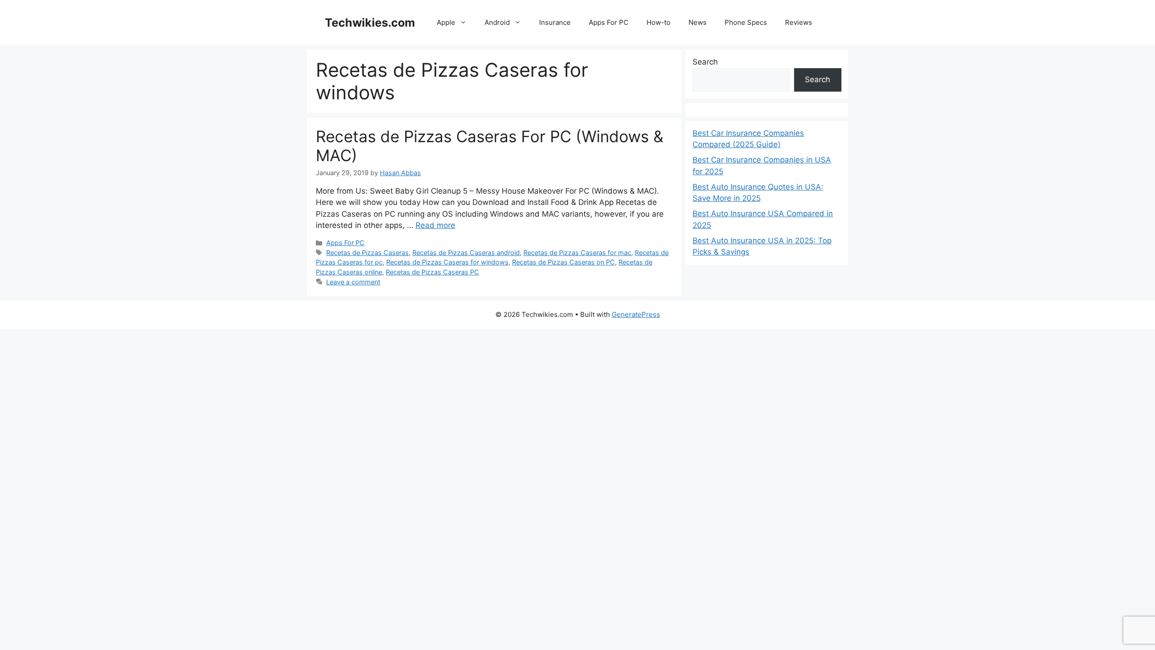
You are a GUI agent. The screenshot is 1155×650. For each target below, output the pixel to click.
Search (705, 61)
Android (497, 22)
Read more (435, 225)
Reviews (798, 22)
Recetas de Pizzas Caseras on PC (563, 262)
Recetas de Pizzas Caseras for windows (447, 262)
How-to (658, 22)
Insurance (555, 22)
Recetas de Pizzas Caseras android (466, 252)
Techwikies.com (370, 22)
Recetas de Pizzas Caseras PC (432, 272)
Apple (446, 22)
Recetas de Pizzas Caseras (367, 252)
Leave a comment (353, 282)
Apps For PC (608, 22)
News (697, 22)
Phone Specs (746, 22)
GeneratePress (636, 314)
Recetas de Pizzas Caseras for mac (577, 252)
